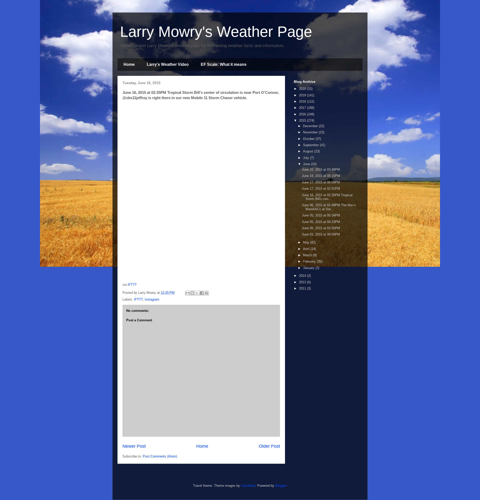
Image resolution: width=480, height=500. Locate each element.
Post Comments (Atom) (160, 456)
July (306, 158)
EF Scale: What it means (223, 64)
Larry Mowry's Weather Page (216, 31)
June (307, 164)
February (310, 261)
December (311, 126)
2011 (303, 288)
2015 (303, 120)
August (308, 151)
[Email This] (187, 293)
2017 (303, 108)
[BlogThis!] (192, 293)
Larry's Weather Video (168, 64)
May (306, 242)
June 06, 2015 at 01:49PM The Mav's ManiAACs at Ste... (329, 207)
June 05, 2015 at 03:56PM (321, 228)
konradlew (248, 485)
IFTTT (132, 285)
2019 (303, 95)
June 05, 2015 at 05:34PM (321, 215)
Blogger (280, 485)
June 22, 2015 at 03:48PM (321, 169)
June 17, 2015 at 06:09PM (321, 182)
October (309, 139)
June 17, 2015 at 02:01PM (321, 188)
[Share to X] (197, 293)
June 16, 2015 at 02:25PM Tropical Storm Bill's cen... (327, 197)
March (308, 255)
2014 (303, 276)
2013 (303, 282)
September (311, 145)
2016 (303, 114)
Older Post (269, 446)
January (309, 268)
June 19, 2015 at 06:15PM (321, 176)
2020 (303, 89)
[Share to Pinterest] (206, 293)
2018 (303, 101)
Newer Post (134, 446)
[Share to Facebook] (201, 293)
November (311, 132)
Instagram (152, 299)
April (306, 249)
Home (129, 64)
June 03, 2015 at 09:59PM (321, 234)
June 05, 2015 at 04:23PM (321, 222)
